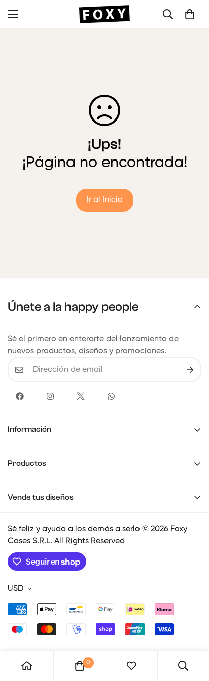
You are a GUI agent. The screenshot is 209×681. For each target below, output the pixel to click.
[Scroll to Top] (191, 627)
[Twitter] (80, 396)
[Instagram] (50, 396)
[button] (189, 14)
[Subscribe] (190, 369)
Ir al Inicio (105, 200)
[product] (27, 666)
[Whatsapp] (111, 396)
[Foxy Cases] (104, 14)
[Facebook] (20, 396)
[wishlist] (131, 666)
